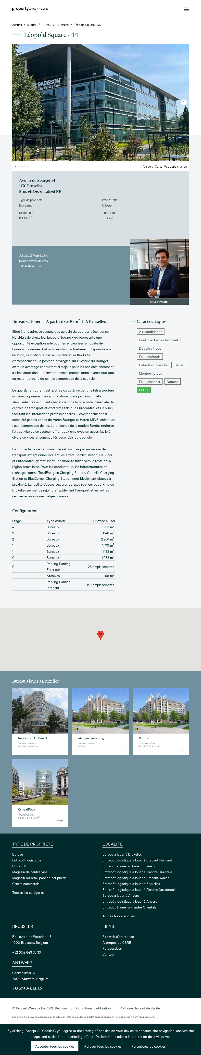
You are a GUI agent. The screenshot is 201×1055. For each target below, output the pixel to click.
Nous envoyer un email (34, 260)
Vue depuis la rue (175, 166)
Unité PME (20, 865)
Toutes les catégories (28, 892)
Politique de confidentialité (140, 1008)
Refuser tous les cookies (103, 1046)
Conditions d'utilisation (93, 1008)
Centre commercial (26, 883)
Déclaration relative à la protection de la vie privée (132, 1036)
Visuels (148, 166)
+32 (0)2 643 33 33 (26, 952)
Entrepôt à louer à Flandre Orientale (129, 907)
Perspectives (112, 948)
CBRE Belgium (56, 1008)
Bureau (17, 854)
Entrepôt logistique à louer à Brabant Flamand (137, 860)
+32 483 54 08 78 (30, 265)
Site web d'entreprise (118, 936)
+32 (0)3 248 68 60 (27, 988)
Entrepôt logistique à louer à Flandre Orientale (137, 871)
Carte (158, 166)
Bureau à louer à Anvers (120, 895)
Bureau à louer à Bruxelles (122, 854)
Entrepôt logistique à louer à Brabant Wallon (135, 877)
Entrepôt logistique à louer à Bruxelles (131, 883)
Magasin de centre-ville (29, 871)
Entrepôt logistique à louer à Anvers (129, 901)
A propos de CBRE (116, 942)
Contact (108, 954)
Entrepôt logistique (26, 860)
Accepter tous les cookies (55, 1046)
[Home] (30, 9)
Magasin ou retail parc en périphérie (39, 877)
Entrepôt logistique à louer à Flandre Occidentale (139, 889)
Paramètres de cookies (148, 1046)
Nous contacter (159, 301)
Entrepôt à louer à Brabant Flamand (129, 865)
